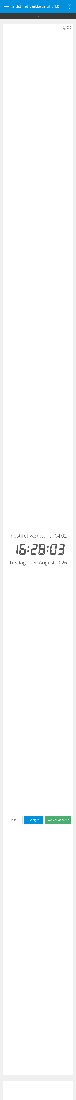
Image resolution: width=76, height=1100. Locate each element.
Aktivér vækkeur (58, 820)
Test (13, 820)
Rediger (34, 820)
